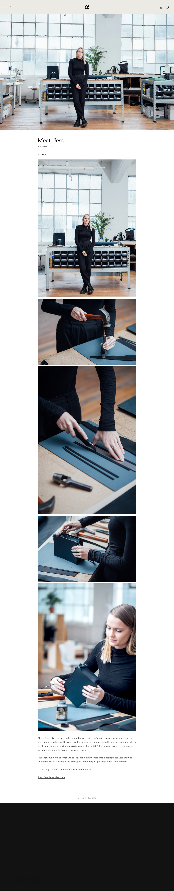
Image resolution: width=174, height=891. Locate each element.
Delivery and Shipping (123, 818)
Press (64, 823)
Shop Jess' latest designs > (51, 777)
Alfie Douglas (24, 887)
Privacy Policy (119, 837)
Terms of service (66, 887)
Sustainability (68, 818)
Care (64, 828)
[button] (6, 7)
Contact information (98, 887)
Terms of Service (121, 832)
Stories (65, 832)
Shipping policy (81, 887)
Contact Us (118, 813)
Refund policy (37, 887)
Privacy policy (51, 887)
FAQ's (115, 828)
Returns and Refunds (122, 823)
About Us (66, 813)
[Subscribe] (58, 853)
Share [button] (43, 154)
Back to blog (89, 796)
